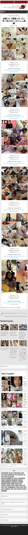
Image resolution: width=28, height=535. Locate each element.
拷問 (24, 485)
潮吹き (17, 487)
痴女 (25, 487)
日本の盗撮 (18, 307)
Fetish (22, 473)
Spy (2, 476)
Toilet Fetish (11, 476)
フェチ (8, 483)
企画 (21, 483)
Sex (14, 307)
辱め (15, 489)
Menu (4, 11)
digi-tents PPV (17, 473)
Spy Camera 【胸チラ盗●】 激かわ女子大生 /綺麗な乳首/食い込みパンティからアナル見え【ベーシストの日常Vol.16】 (14, 353)
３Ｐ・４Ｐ (4, 491)
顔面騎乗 (20, 489)
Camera (10, 473)
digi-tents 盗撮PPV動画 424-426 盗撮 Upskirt (5, 334)
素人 (3, 489)
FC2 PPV (11, 307)
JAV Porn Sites (4, 520)
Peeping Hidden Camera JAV (14, 15)
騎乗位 (24, 489)
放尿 (3, 487)
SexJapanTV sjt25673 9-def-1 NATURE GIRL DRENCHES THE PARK (23, 335)
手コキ (16, 485)
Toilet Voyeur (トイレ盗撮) (7, 478)
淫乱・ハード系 (11, 487)
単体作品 (4, 485)
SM (24, 474)
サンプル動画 (15, 482)
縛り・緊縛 (7, 489)
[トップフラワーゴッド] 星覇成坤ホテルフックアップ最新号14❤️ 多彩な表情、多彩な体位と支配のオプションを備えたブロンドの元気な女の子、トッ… (23, 354)
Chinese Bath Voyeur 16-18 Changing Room (13, 334)
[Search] (14, 2)
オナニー (20, 480)
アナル (3, 480)
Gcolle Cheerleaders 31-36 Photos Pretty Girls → (16, 316)
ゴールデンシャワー (6, 482)
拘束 (21, 485)
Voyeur (15, 478)
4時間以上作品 (5, 473)
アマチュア (8, 480)
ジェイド (21, 482)
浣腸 (6, 487)
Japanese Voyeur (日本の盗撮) (8, 474)
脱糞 (12, 489)
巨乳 (13, 485)
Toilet (6, 476)
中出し (16, 483)
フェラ (12, 483)
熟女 (22, 487)
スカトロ (4, 483)
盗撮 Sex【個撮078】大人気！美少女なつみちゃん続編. (14, 20)
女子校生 (9, 485)
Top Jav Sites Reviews (6, 509)
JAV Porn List (4, 514)
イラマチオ (14, 480)
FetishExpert (4, 496)
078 (7, 307)
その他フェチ (22, 478)
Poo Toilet (20, 474)
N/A (16, 474)
